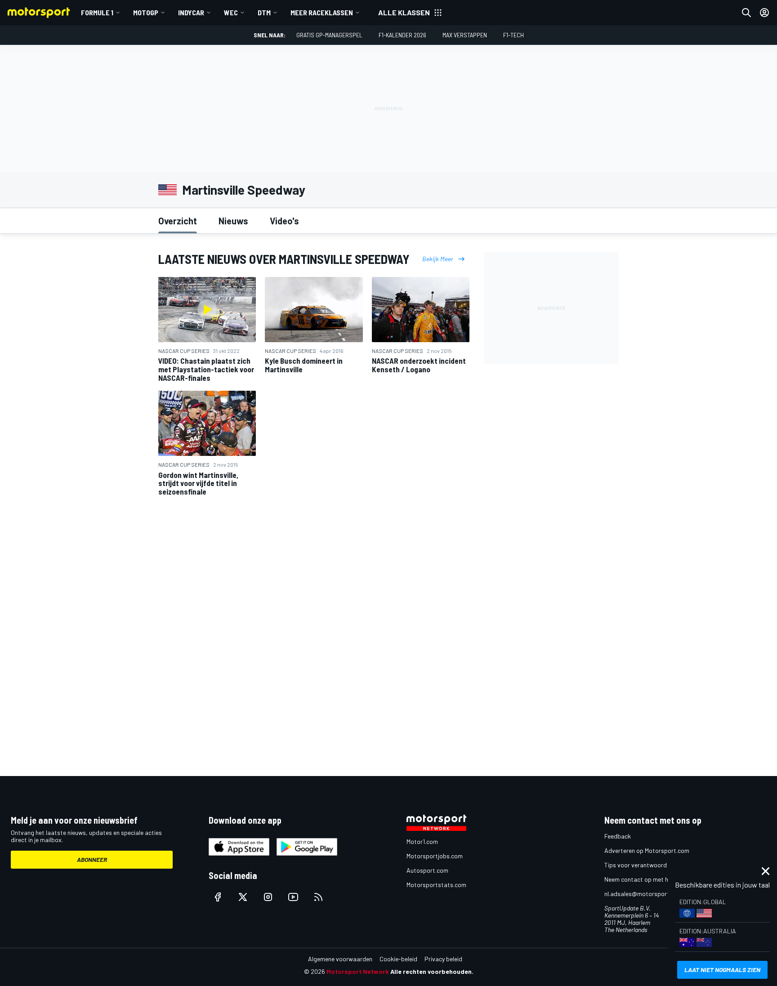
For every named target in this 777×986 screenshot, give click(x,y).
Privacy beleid (443, 959)
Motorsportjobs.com (434, 856)
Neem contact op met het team (647, 879)
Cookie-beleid (398, 959)
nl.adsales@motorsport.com (643, 893)
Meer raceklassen (321, 12)
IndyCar (191, 12)
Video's (284, 220)
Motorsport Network (357, 971)
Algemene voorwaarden (340, 959)
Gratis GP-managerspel (329, 35)
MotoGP (145, 12)
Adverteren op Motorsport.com (646, 850)
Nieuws (233, 220)
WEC (231, 12)
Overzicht (177, 220)
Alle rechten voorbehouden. (431, 971)
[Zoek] (746, 13)
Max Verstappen (464, 35)
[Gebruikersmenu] (764, 13)
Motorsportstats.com (436, 884)
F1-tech (513, 35)
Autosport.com (427, 870)
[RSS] (318, 897)
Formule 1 (97, 12)
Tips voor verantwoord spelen (645, 865)
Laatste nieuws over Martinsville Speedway (284, 259)
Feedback (617, 836)
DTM (264, 12)
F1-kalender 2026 (402, 35)
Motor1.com (422, 841)
